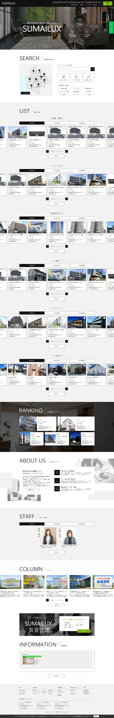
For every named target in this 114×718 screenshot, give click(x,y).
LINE (111, 29)
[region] (57, 661)
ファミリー (76, 94)
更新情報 (59, 695)
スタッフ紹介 (88, 4)
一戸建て (88, 94)
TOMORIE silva (37, 657)
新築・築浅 (63, 88)
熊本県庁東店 (86, 692)
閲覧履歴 (105, 4)
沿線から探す (63, 80)
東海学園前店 (86, 693)
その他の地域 (25, 93)
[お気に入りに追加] (5, 128)
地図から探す (88, 80)
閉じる (96, 716)
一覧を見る (56, 156)
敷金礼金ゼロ (88, 88)
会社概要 (82, 4)
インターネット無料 (63, 91)
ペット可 (76, 88)
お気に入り (110, 4)
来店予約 (95, 4)
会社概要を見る (31, 489)
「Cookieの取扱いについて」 (79, 716)
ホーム (67, 4)
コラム (58, 693)
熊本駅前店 (86, 690)
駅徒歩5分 (76, 91)
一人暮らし (63, 94)
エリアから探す (76, 80)
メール (99, 4)
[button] (47, 151)
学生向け (88, 91)
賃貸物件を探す (74, 4)
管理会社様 (72, 693)
